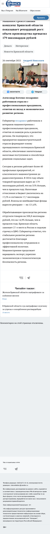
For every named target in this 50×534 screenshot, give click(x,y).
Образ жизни (35, 10)
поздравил (21, 120)
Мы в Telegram (7, 10)
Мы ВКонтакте (21, 10)
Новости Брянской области (18, 51)
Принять (41, 18)
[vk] (21, 278)
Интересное (22, 45)
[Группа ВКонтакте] (13, 92)
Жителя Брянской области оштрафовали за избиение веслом (23, 295)
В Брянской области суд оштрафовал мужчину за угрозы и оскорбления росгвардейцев (24, 309)
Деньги (8, 45)
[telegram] (29, 278)
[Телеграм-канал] (37, 92)
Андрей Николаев (33, 60)
